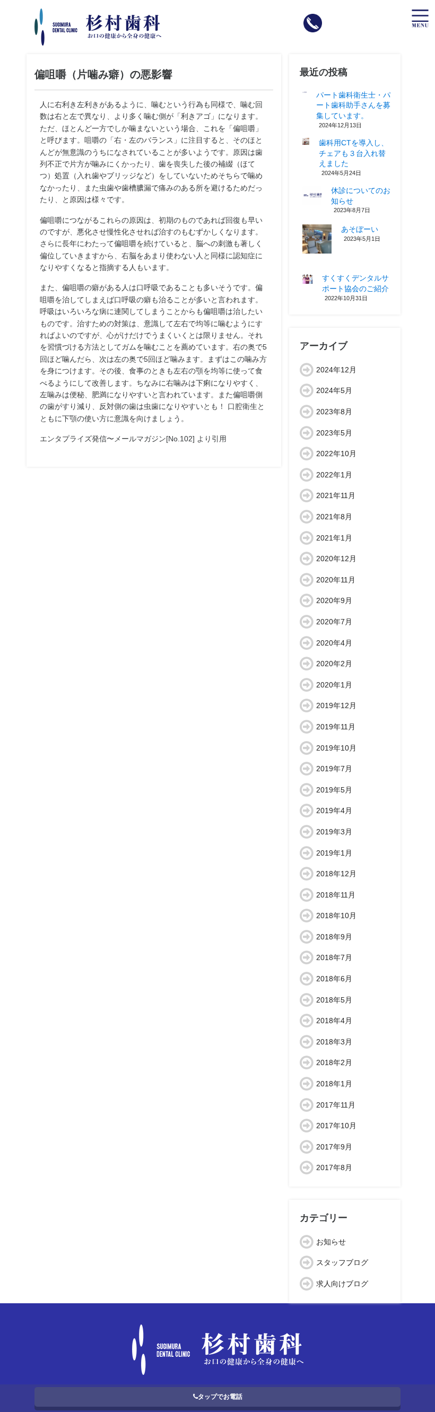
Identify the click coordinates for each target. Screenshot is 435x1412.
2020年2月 (334, 663)
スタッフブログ (342, 1262)
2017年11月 (335, 1105)
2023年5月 (334, 433)
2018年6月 (334, 978)
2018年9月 (334, 936)
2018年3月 (334, 1042)
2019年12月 (336, 705)
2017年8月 (334, 1167)
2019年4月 (334, 810)
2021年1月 (334, 538)
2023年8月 (334, 411)
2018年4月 (334, 1020)
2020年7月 (334, 621)
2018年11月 (335, 895)
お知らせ (331, 1241)
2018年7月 (334, 957)
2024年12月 (336, 369)
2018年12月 (336, 873)
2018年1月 (334, 1083)
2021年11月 (335, 495)
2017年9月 (334, 1147)
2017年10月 (336, 1125)
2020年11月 (335, 580)
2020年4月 (334, 643)
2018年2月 (334, 1062)
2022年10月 (336, 453)
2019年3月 (334, 831)
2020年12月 (336, 558)
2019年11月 (335, 726)
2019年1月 (334, 853)
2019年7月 (334, 768)
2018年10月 (336, 915)
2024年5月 (334, 390)
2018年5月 (334, 1000)
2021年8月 (334, 516)
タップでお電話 (220, 1396)
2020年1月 (334, 685)
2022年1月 (334, 474)
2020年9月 (334, 600)
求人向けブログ (342, 1283)
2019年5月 (334, 790)
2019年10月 (336, 748)
